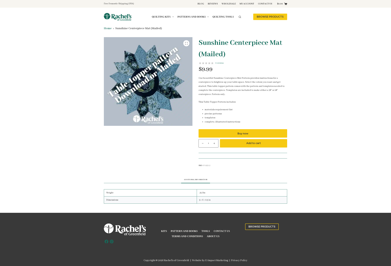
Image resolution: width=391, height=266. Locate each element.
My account (247, 3)
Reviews (213, 3)
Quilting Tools (223, 16)
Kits (164, 231)
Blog (200, 3)
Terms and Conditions (187, 236)
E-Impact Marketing (216, 260)
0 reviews (219, 63)
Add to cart (253, 143)
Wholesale (229, 3)
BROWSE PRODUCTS (270, 16)
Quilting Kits (161, 16)
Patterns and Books (191, 16)
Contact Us (265, 3)
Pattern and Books (184, 231)
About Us (213, 236)
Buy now (243, 133)
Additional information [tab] (195, 180)
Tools (205, 231)
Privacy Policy (239, 260)
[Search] (240, 17)
